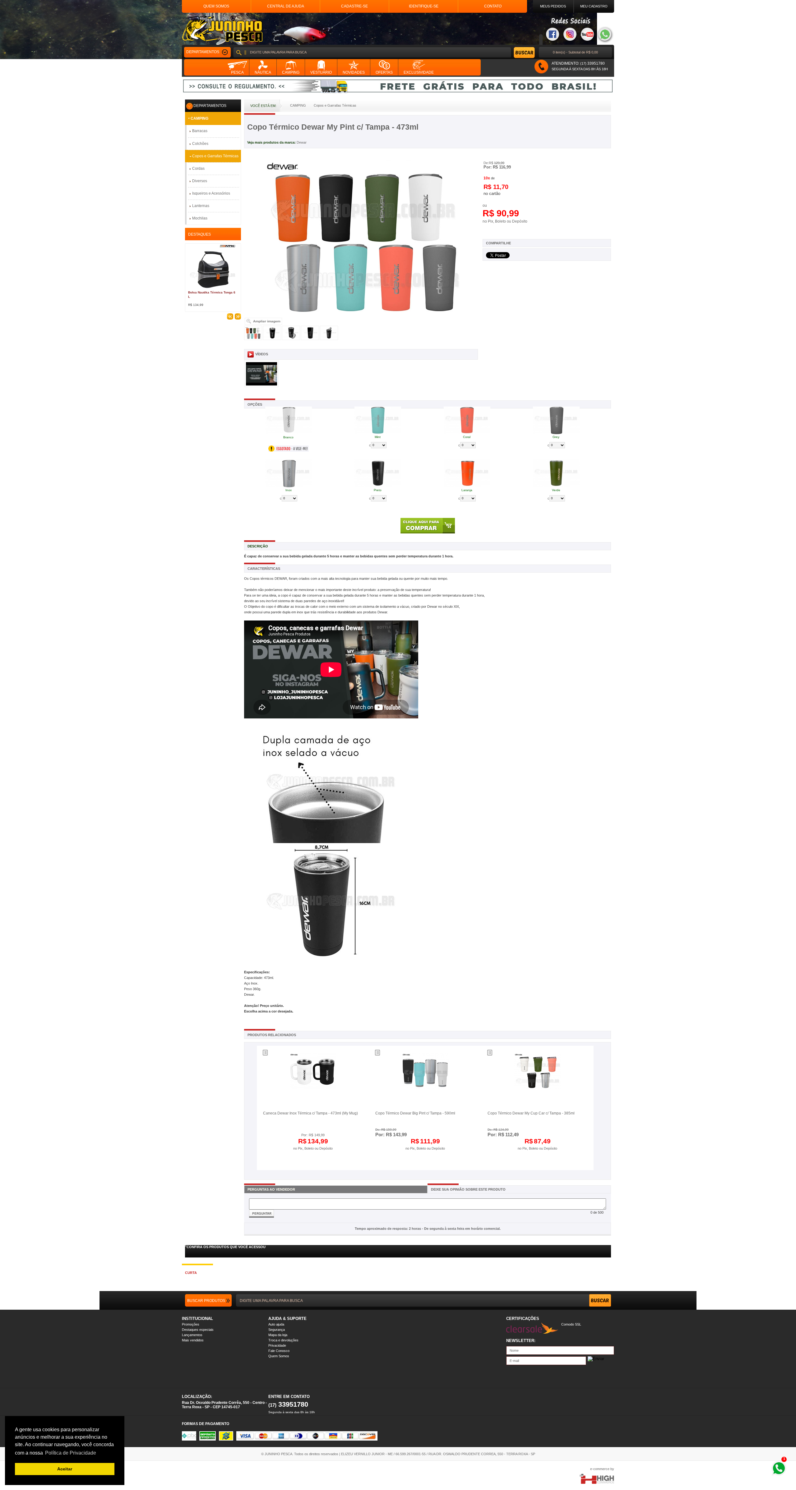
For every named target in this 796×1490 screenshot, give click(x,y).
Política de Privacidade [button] (70, 1452)
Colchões (200, 143)
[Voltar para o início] (222, 28)
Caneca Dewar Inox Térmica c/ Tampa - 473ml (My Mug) (310, 1113)
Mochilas (199, 218)
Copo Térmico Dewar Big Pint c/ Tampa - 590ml (415, 1113)
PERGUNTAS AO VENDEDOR (271, 1189)
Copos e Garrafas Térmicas (215, 156)
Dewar (302, 142)
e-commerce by (602, 1469)
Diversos (199, 181)
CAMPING (199, 118)
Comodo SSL (571, 1324)
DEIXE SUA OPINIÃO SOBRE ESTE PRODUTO (468, 1189)
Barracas (199, 131)
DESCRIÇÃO (258, 546)
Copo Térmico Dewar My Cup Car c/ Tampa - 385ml (531, 1113)
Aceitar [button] (64, 1468)
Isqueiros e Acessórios (211, 193)
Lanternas (200, 206)
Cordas (198, 168)
